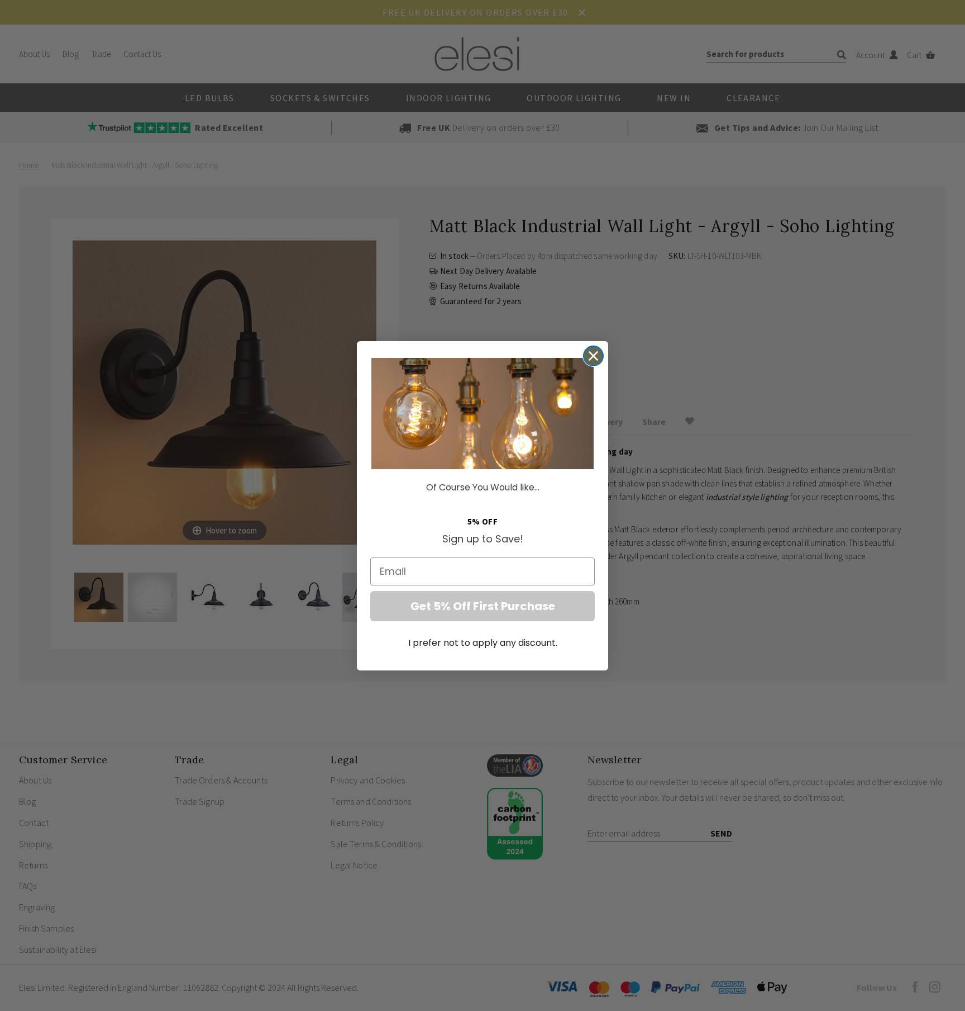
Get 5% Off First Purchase (482, 606)
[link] (482, 413)
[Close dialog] (593, 356)
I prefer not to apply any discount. (482, 642)
